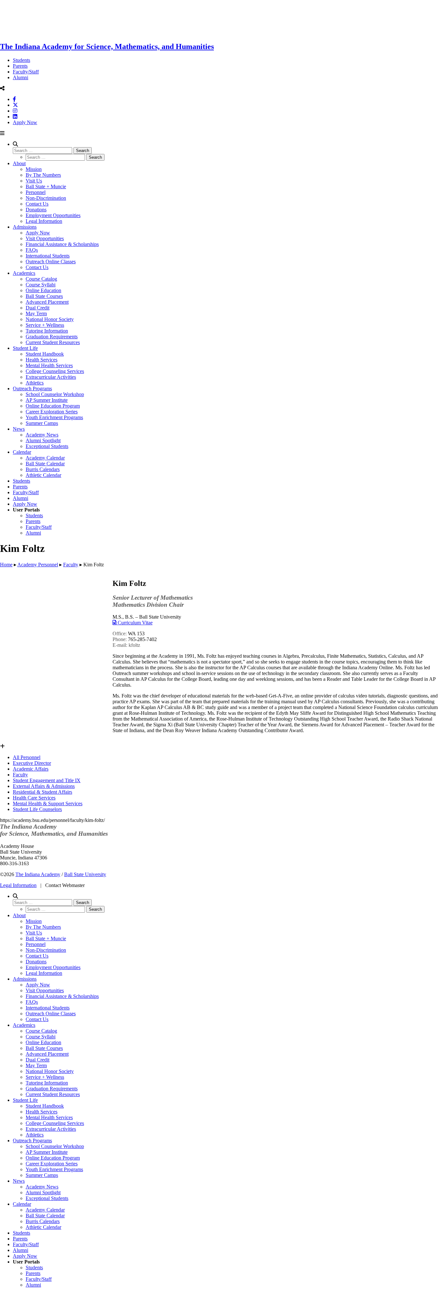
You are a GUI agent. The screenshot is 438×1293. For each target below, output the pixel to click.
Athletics (35, 382)
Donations (36, 209)
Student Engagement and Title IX (46, 780)
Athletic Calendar (43, 475)
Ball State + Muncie (46, 186)
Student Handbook (45, 354)
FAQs (32, 250)
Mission (34, 169)
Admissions (25, 227)
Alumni (20, 77)
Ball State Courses (44, 296)
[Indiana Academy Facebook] (14, 99)
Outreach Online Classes (51, 261)
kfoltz (134, 645)
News (19, 429)
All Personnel (26, 757)
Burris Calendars (43, 469)
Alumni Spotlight (43, 440)
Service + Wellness (45, 325)
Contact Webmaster (65, 885)
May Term (36, 313)
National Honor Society (50, 319)
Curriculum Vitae (134, 622)
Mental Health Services (49, 365)
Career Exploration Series (52, 411)
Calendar (22, 452)
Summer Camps (42, 423)
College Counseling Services (55, 371)
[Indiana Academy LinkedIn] (15, 116)
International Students (48, 255)
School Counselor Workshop (55, 394)
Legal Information (44, 221)
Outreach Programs (32, 388)
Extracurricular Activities (51, 377)
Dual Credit (37, 307)
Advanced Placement (47, 302)
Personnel (36, 192)
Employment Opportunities (53, 215)
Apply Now (25, 122)
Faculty (20, 774)
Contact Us (37, 204)
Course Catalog (41, 279)
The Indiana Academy (37, 874)
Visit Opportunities (45, 238)
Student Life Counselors (37, 809)
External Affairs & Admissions (44, 786)
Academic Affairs (30, 769)
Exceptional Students (47, 446)
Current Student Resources (53, 342)
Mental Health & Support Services (47, 803)
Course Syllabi (40, 284)
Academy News (42, 434)
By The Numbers (43, 175)
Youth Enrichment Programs (54, 417)
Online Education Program (53, 406)
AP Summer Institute (47, 400)
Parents (20, 66)
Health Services (41, 359)
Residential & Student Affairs (42, 792)
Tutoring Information (47, 331)
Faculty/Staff (26, 71)
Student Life (25, 348)
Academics (24, 273)
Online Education (43, 290)
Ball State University (85, 874)
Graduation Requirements (52, 336)
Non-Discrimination (46, 198)
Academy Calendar (45, 458)
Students (21, 60)
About (19, 163)
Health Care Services (34, 797)
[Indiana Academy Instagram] (15, 111)
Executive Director (32, 763)
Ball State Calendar (45, 463)
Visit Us (34, 180)
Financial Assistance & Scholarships (62, 244)
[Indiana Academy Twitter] (15, 105)
